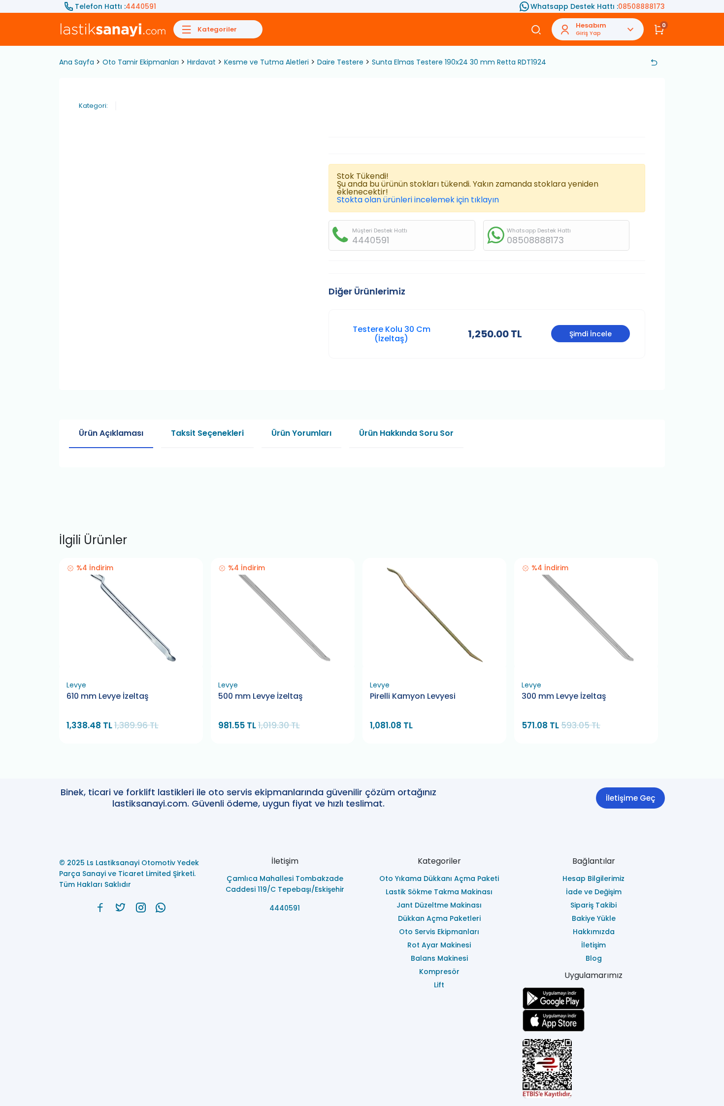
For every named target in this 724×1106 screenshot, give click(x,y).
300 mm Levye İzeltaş (564, 696)
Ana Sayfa (76, 62)
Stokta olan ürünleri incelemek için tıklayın (418, 199)
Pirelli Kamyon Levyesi (413, 696)
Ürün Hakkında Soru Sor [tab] (406, 433)
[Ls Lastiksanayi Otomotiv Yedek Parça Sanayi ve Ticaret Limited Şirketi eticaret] (594, 1068)
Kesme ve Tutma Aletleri (266, 62)
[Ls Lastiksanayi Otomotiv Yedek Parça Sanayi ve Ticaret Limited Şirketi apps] (594, 1020)
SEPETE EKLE (135, 664)
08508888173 (641, 6)
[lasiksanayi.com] (100, 907)
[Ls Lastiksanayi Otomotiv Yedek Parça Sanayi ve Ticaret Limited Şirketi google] (594, 998)
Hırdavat (201, 62)
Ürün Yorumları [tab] (301, 433)
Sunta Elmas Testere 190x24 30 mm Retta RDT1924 (459, 62)
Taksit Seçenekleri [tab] (207, 433)
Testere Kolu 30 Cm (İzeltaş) (391, 334)
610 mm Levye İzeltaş (107, 696)
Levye (76, 685)
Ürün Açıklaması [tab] (111, 433)
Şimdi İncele (590, 334)
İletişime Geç (630, 798)
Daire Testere (340, 62)
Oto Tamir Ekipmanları (140, 62)
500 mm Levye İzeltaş (260, 696)
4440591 (141, 6)
